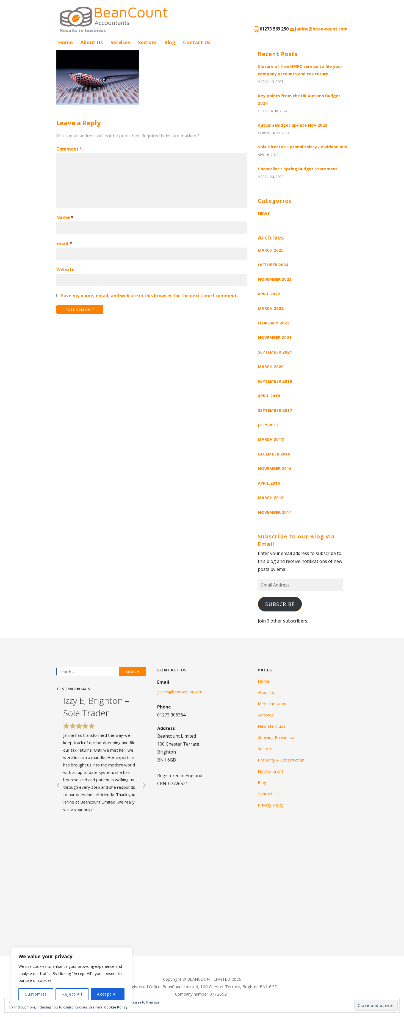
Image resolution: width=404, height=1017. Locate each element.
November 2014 (275, 512)
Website (65, 269)
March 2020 (271, 366)
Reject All (72, 994)
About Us (91, 42)
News (264, 213)
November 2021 (275, 337)
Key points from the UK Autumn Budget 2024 (299, 99)
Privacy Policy (271, 805)
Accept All (107, 994)
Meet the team (272, 703)
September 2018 (275, 381)
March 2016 (271, 497)
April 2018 (269, 395)
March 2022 (271, 308)
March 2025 (271, 250)
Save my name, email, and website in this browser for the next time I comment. (149, 296)
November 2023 (275, 279)
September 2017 (275, 410)
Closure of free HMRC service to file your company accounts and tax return (300, 69)
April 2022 (269, 293)
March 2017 (271, 439)
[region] (71, 976)
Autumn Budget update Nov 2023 (292, 125)
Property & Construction (281, 760)
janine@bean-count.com (321, 29)
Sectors (147, 42)
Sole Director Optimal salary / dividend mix (302, 146)
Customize (36, 994)
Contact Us (196, 42)
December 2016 (274, 454)
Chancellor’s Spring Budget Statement (297, 168)
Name (64, 217)
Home (65, 42)
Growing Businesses (277, 737)
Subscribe (280, 604)
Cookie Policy (116, 1007)
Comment (69, 149)
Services (120, 42)
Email (64, 243)
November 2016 (275, 468)
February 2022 (273, 323)
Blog (169, 42)
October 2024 (273, 264)
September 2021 (275, 352)
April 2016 (269, 483)
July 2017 (268, 424)
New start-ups (272, 726)
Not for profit (270, 771)
